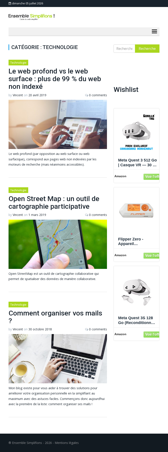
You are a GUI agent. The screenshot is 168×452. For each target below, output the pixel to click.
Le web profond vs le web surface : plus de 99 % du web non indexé (55, 79)
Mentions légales (67, 443)
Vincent (18, 95)
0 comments (98, 95)
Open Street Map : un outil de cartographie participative (54, 202)
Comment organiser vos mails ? (55, 317)
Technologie (18, 63)
